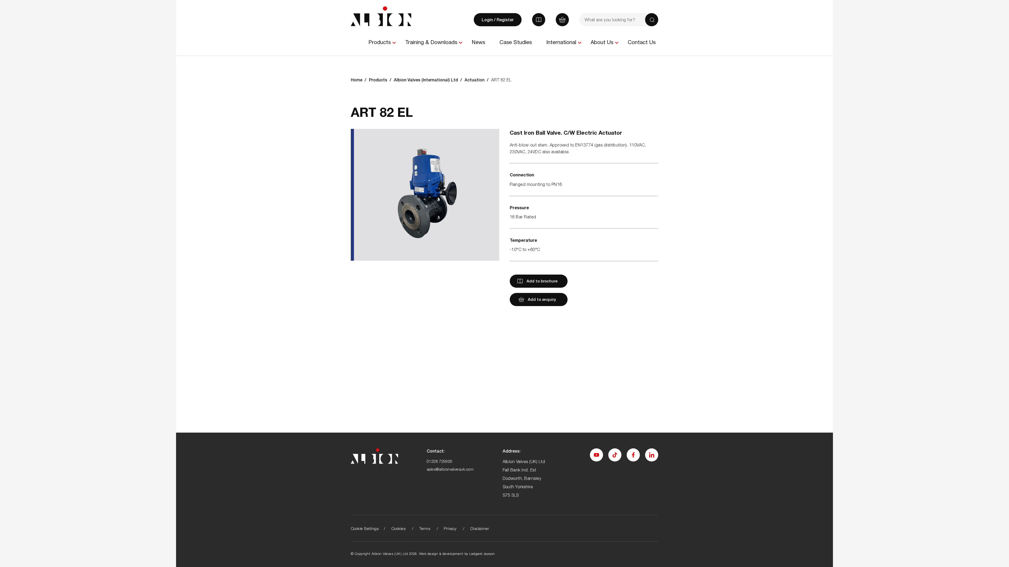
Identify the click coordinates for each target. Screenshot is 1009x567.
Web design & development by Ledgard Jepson (457, 554)
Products (379, 42)
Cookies (398, 528)
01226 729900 (439, 461)
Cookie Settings (365, 528)
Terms (424, 528)
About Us (602, 42)
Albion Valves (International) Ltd (426, 79)
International (561, 42)
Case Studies (516, 42)
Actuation (475, 79)
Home (356, 79)
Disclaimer (479, 528)
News (478, 42)
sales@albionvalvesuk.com (450, 469)
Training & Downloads (431, 42)
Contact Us (642, 42)
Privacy (450, 528)
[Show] (394, 43)
